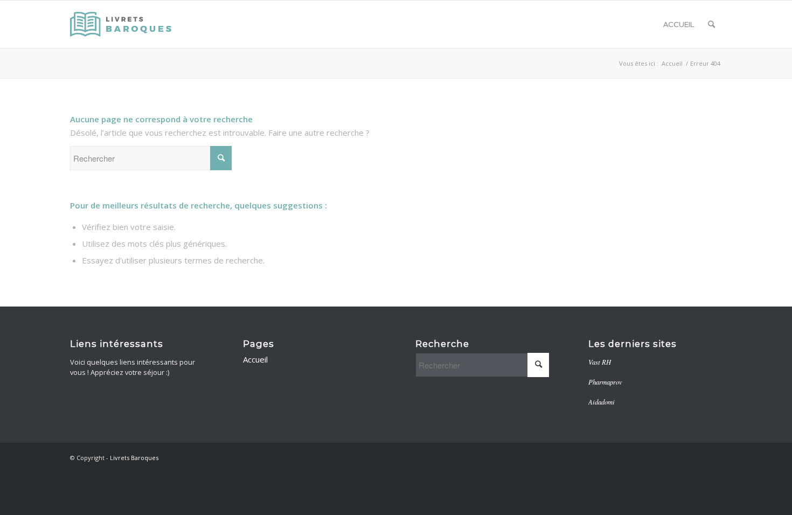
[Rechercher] (711, 24)
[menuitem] (711, 24)
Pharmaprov (605, 381)
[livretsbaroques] (121, 24)
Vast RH (599, 361)
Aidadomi (601, 401)
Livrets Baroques (134, 458)
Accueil (678, 24)
